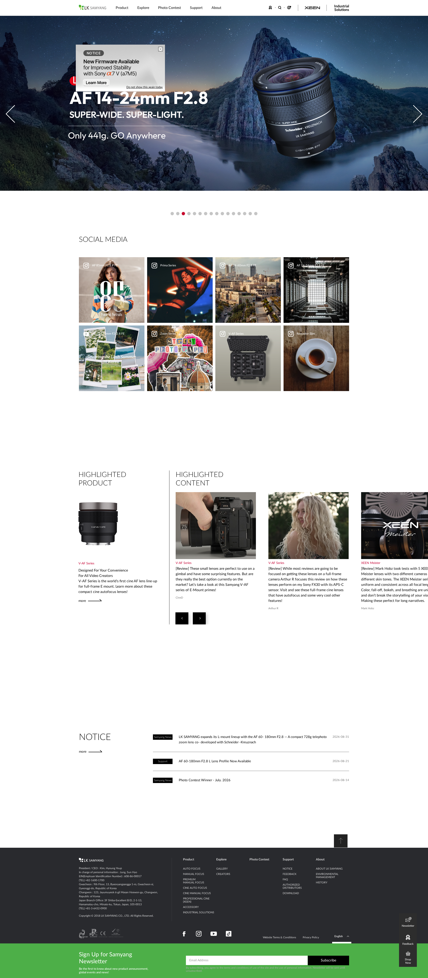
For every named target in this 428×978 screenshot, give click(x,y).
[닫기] (160, 49)
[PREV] (181, 618)
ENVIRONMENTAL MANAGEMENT (327, 876)
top (341, 840)
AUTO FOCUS (191, 868)
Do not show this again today (144, 87)
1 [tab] (172, 213)
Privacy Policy (311, 937)
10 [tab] (222, 213)
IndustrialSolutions (341, 8)
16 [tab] (255, 213)
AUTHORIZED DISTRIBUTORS (292, 886)
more (82, 601)
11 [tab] (228, 213)
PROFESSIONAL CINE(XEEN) (196, 900)
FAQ (285, 879)
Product (188, 859)
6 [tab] (200, 213)
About (320, 859)
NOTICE (287, 868)
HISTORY (321, 882)
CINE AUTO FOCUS (195, 888)
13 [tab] (239, 213)
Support (288, 859)
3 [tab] (183, 213)
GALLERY (222, 868)
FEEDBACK (271, 7)
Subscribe (328, 960)
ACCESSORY (191, 907)
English (338, 936)
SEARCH (280, 7)
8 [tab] (211, 213)
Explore (221, 859)
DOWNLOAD (291, 893)
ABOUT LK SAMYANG (329, 868)
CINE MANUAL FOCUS (197, 893)
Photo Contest (259, 859)
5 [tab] (194, 213)
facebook (184, 934)
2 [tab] (177, 213)
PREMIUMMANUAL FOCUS (193, 881)
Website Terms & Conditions (279, 937)
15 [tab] (250, 213)
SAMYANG (92, 7)
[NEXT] (199, 618)
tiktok (228, 934)
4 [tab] (189, 213)
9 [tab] (216, 213)
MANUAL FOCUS (193, 874)
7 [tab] (205, 213)
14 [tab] (244, 213)
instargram (199, 934)
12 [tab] (233, 213)
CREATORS (223, 874)
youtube (213, 934)
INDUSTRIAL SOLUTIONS (198, 912)
